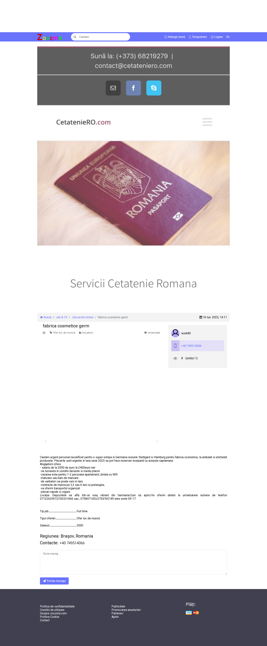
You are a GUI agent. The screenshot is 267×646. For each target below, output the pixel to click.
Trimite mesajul (56, 581)
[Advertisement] (109, 16)
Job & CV (62, 317)
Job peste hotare (83, 317)
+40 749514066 (191, 346)
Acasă (47, 317)
